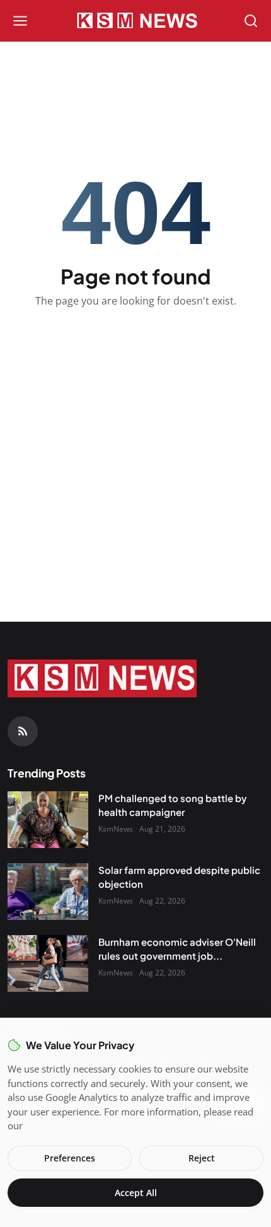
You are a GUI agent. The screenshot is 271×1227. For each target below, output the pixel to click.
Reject (201, 1158)
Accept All (136, 1193)
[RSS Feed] (23, 731)
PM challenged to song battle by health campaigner (172, 805)
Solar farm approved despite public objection (179, 877)
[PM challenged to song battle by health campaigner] (48, 819)
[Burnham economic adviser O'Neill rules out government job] (48, 963)
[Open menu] (20, 21)
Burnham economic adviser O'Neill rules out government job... (177, 949)
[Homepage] (135, 21)
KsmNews (115, 828)
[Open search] (251, 21)
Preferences (69, 1158)
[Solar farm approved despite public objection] (48, 891)
